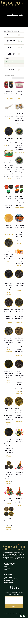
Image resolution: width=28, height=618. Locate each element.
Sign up (14, 606)
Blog (5, 569)
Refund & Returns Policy (11, 579)
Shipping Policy (8, 580)
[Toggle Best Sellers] (21, 69)
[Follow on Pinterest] (24, 616)
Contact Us (7, 568)
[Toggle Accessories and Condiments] (21, 53)
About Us (6, 566)
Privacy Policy (8, 577)
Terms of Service (8, 582)
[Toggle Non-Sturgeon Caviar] (21, 41)
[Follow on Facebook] (21, 616)
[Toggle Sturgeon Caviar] (21, 35)
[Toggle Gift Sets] (21, 47)
